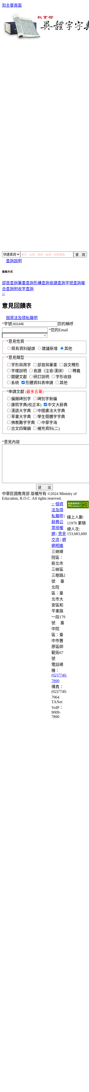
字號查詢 (73, 283)
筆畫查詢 (26, 283)
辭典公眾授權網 (57, 528)
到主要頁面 (12, 5)
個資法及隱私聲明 (22, 318)
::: (3, 293)
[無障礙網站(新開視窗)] (78, 507)
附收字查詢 (24, 289)
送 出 (44, 487)
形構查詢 (41, 283)
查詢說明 (14, 261)
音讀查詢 (57, 283)
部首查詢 (10, 283)
